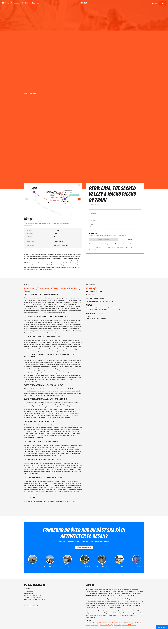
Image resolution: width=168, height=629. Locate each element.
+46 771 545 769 (33, 605)
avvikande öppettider (35, 597)
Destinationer (15, 3)
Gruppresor (36, 3)
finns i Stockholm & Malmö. (33, 595)
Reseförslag (26, 3)
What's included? (28, 225)
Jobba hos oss (106, 622)
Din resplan (117, 625)
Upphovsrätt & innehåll (129, 625)
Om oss (88, 622)
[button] (115, 207)
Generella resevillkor (118, 622)
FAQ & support (96, 622)
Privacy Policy (95, 625)
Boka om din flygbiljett (106, 625)
